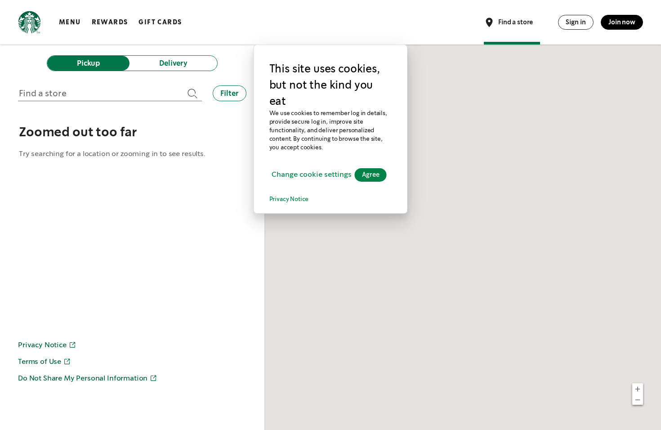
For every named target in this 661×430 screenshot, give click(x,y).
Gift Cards (160, 22)
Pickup (88, 63)
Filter (229, 93)
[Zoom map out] (637, 399)
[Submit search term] (191, 93)
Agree (371, 175)
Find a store (515, 22)
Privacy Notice (289, 199)
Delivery (173, 63)
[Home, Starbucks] (29, 24)
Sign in (576, 22)
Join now (621, 22)
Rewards (110, 22)
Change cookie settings (312, 174)
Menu (70, 22)
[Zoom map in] (637, 388)
